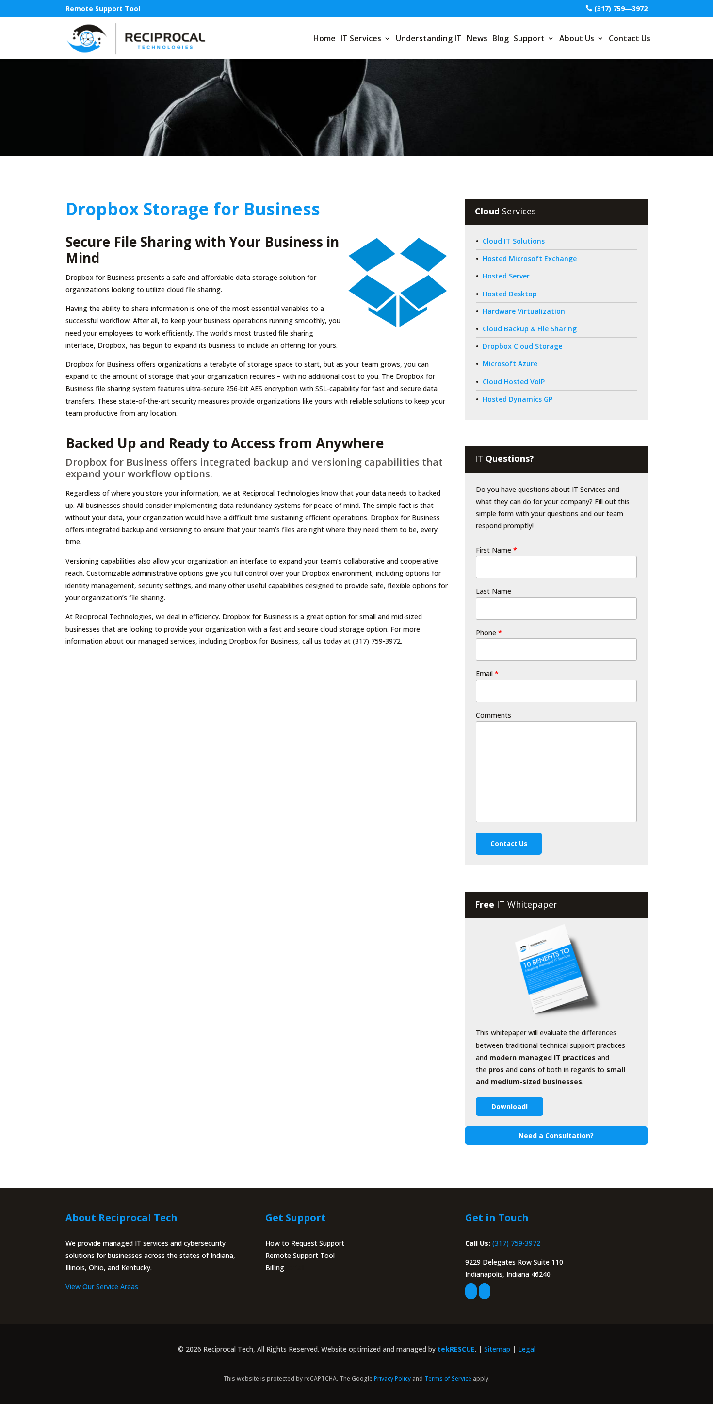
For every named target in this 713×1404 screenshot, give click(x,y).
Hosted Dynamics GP (517, 399)
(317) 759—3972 (621, 8)
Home (324, 38)
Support (529, 38)
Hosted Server (506, 275)
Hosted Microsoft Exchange (530, 258)
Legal (526, 1349)
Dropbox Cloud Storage (522, 346)
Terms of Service (447, 1378)
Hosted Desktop (510, 293)
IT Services (360, 38)
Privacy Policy (392, 1378)
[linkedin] (484, 1291)
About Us (576, 38)
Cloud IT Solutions (514, 240)
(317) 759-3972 (516, 1243)
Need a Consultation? (556, 1135)
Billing (274, 1267)
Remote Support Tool (102, 8)
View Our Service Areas (101, 1286)
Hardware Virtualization (524, 311)
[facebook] (471, 1291)
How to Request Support (304, 1243)
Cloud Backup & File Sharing (530, 328)
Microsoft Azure (510, 363)
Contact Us (629, 38)
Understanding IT (429, 38)
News (477, 38)
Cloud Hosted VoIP (514, 381)
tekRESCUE (456, 1349)
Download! (509, 1106)
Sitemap (497, 1349)
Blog (500, 38)
